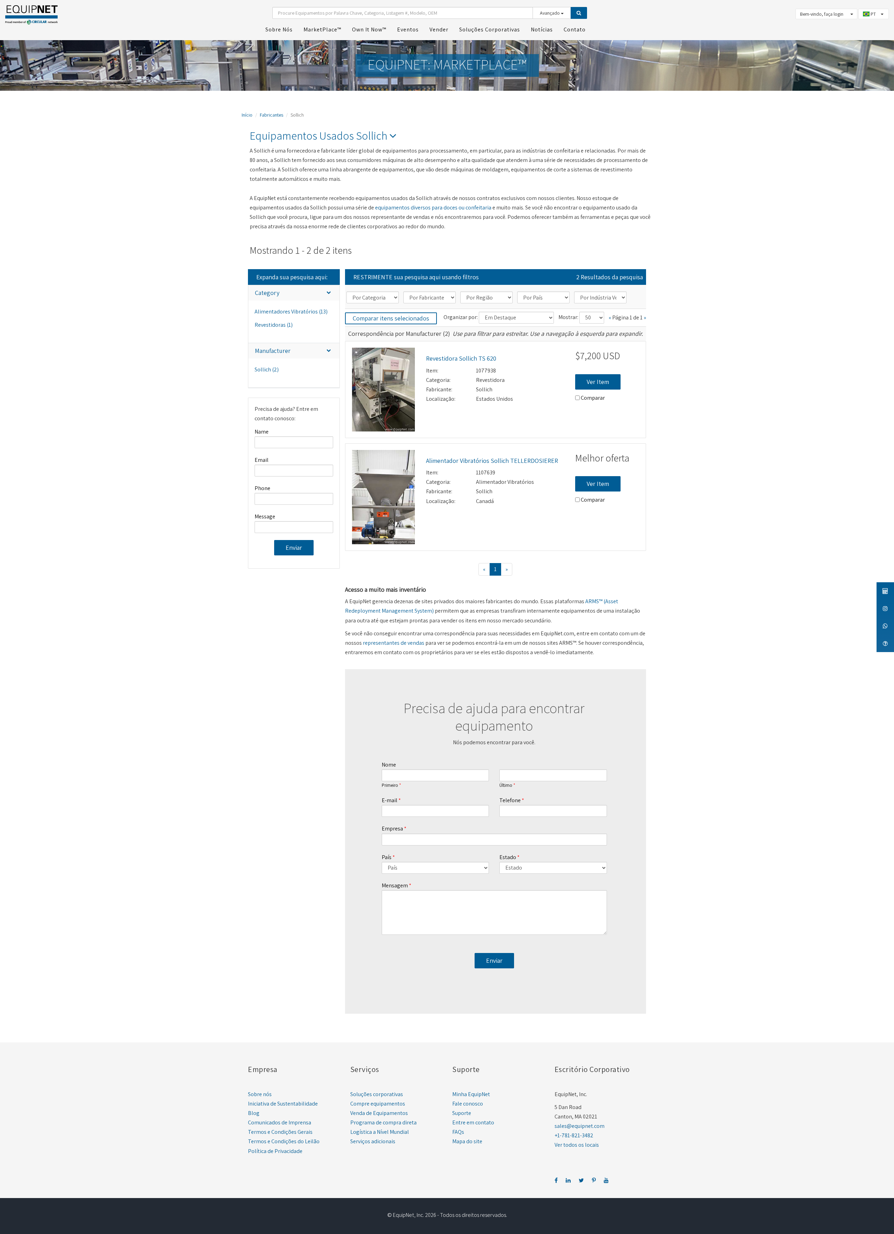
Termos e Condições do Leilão (284, 1141)
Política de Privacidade (275, 1151)
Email (262, 460)
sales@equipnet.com (579, 1126)
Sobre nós (260, 1094)
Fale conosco (467, 1103)
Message (265, 516)
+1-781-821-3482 (574, 1135)
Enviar (294, 548)
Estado (507, 857)
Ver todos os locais (577, 1144)
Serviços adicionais (372, 1141)
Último (505, 785)
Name (262, 431)
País (386, 857)
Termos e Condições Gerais (280, 1132)
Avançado (550, 13)
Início (247, 115)
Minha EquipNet (471, 1094)
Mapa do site (467, 1141)
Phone (262, 488)
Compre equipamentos (377, 1103)
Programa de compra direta (383, 1122)
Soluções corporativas (376, 1094)
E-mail (389, 800)
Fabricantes (271, 115)
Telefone (510, 800)
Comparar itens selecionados (391, 318)
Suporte (461, 1113)
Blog (253, 1113)
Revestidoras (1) (274, 324)
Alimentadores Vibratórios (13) (291, 311)
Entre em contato (473, 1122)
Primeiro (390, 785)
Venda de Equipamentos (379, 1113)
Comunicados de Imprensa (279, 1122)
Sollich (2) (267, 369)
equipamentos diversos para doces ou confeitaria (433, 207)
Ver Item (598, 382)
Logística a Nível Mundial (379, 1132)
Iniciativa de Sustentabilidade (283, 1103)
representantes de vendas (393, 642)
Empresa (392, 828)
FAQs (458, 1132)
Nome (389, 764)
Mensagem (395, 885)
